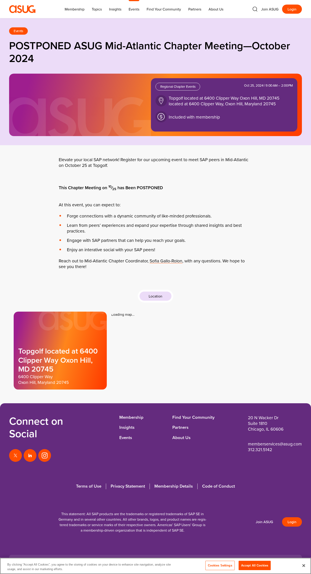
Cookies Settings (220, 565)
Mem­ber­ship (74, 9)
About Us (216, 9)
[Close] (304, 566)
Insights (115, 9)
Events (134, 9)
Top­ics (97, 9)
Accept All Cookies (254, 565)
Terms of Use (88, 486)
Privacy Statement (128, 486)
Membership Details (173, 486)
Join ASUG (269, 9)
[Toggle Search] (254, 9)
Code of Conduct (218, 486)
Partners (194, 9)
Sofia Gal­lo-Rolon (166, 261)
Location (155, 296)
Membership (131, 417)
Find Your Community (164, 9)
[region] (155, 566)
